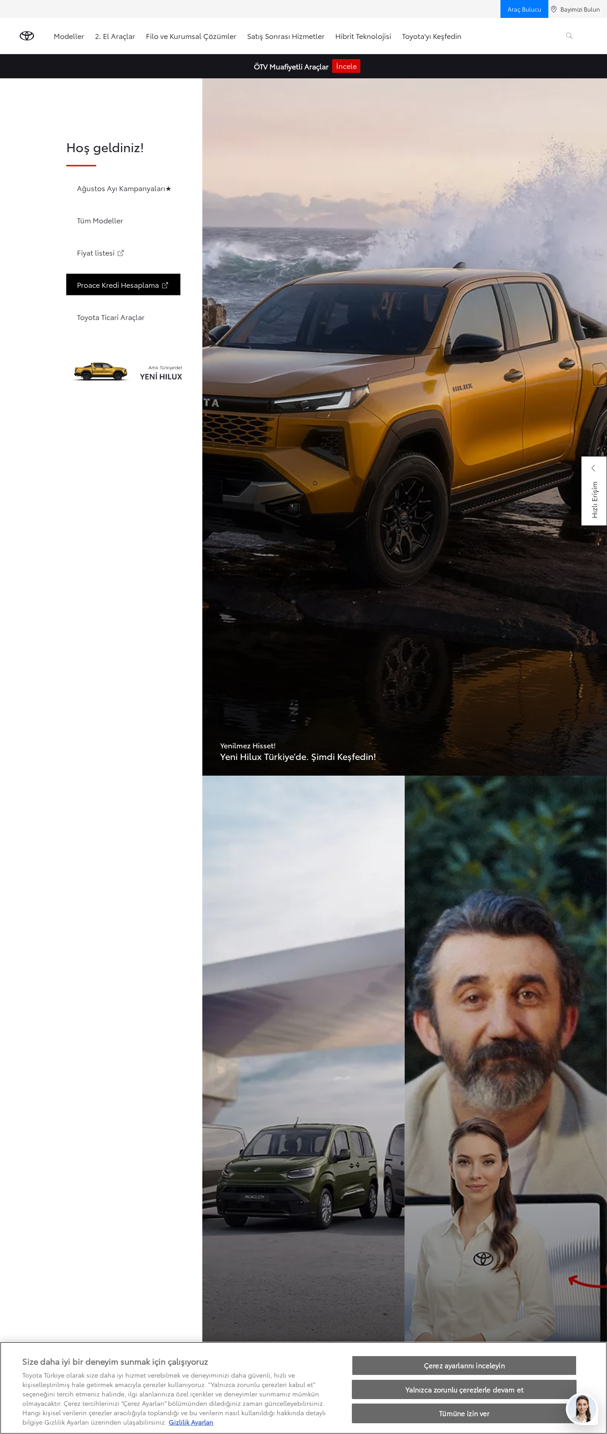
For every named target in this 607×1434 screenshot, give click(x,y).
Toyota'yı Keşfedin (432, 35)
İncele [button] (346, 65)
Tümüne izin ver (464, 1413)
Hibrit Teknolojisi (363, 35)
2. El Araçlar (115, 35)
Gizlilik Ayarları (191, 1421)
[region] (303, 1388)
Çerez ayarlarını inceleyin (464, 1365)
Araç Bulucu (524, 9)
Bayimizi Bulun (580, 9)
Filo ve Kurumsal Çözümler (191, 35)
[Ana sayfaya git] (27, 36)
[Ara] (569, 36)
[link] (404, 427)
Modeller (69, 35)
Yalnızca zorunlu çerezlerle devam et (464, 1389)
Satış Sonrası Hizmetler (286, 35)
